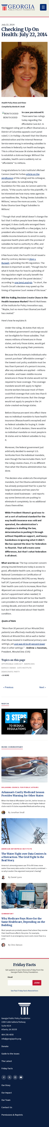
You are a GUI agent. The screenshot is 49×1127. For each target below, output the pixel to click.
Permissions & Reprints (12, 1114)
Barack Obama (8, 668)
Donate (4, 1046)
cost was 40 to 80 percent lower (29, 644)
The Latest (6, 1061)
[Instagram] (15, 1077)
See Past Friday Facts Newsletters (24, 990)
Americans (29, 664)
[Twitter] (9, 1077)
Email (10, 977)
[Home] (18, 7)
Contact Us (6, 1107)
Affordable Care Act (12, 664)
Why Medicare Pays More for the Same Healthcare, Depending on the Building (23, 922)
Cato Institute (24, 668)
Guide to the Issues (10, 1053)
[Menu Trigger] (43, 7)
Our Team (5, 1100)
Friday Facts (7, 1068)
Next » (42, 687)
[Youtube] (21, 1077)
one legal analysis (23, 282)
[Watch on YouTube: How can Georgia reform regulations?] (24, 721)
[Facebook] (3, 1077)
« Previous (8, 687)
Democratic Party (10, 672)
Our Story (5, 1085)
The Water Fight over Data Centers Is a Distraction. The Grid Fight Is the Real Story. (23, 857)
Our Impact (6, 1092)
